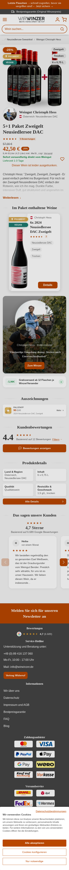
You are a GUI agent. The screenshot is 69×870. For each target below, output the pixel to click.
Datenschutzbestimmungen (51, 811)
